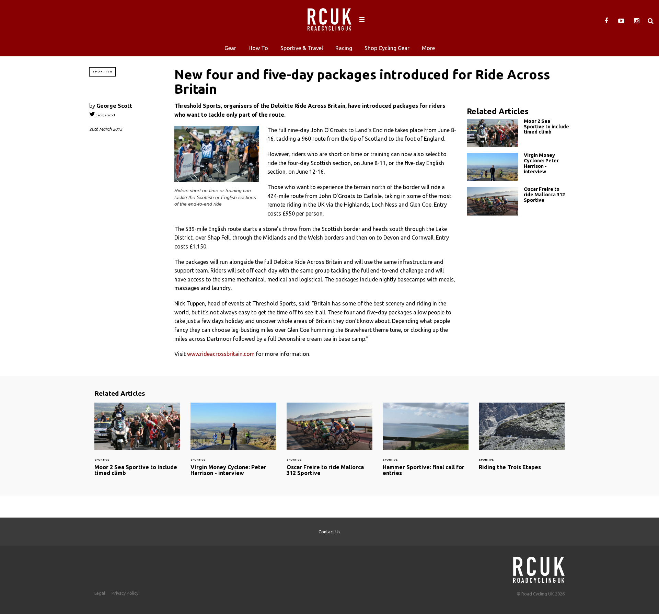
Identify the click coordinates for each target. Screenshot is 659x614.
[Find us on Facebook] (606, 21)
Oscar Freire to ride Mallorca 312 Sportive (518, 201)
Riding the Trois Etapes (522, 440)
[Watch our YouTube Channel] (621, 21)
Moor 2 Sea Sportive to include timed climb (518, 133)
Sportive (102, 71)
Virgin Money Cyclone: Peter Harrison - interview (518, 167)
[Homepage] (539, 568)
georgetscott (105, 115)
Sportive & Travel (301, 48)
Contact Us (329, 531)
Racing (343, 48)
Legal (99, 593)
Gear (230, 48)
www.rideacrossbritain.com (221, 354)
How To (258, 48)
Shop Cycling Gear (387, 48)
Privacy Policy (125, 593)
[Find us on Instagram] (636, 21)
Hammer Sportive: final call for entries (426, 444)
